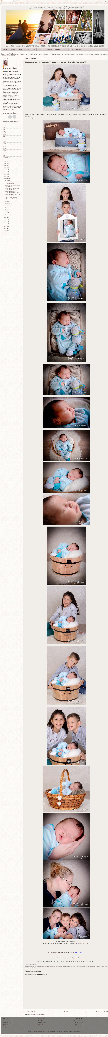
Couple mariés (68, 54)
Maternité (16, 54)
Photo (75, 1024)
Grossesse (35, 54)
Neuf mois (40, 1024)
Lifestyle (55, 54)
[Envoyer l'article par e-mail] (27, 964)
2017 (5, 219)
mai (6, 210)
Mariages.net (5, 1026)
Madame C (5, 1024)
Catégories (26, 49)
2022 (5, 171)
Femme (51, 54)
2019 (5, 176)
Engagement (3, 55)
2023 (5, 169)
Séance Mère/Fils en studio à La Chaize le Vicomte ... (12, 195)
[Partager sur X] (32, 964)
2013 (5, 226)
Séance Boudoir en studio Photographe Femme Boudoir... (12, 198)
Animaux (97, 54)
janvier (7, 214)
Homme (8, 55)
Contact (20, 49)
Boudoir (74, 54)
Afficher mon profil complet (8, 109)
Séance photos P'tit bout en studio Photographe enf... (13, 183)
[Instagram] (14, 117)
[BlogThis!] (31, 964)
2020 (5, 174)
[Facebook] (10, 117)
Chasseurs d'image (78, 1020)
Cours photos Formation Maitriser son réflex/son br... (12, 186)
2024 (5, 167)
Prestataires (78, 49)
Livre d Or (65, 49)
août (6, 205)
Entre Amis (12, 55)
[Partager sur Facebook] (33, 964)
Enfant (40, 54)
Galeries (71, 49)
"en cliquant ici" (74, 958)
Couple (86, 54)
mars (6, 212)
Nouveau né (54, 966)
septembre (8, 203)
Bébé (26, 54)
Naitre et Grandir (42, 1022)
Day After (78, 54)
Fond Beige (43, 966)
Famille (30, 54)
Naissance (45, 54)
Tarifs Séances (41, 49)
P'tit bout (60, 54)
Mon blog (5, 49)
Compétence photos (78, 1022)
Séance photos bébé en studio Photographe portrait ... (12, 189)
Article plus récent (30, 1011)
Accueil (66, 1011)
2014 (5, 224)
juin (6, 209)
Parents (40, 1026)
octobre (7, 201)
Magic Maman (41, 1020)
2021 (5, 172)
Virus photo (76, 1027)
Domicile (82, 54)
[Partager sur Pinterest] (35, 964)
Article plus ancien (102, 1011)
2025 (5, 165)
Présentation (12, 49)
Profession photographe (79, 1026)
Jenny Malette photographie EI (11, 67)
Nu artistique (5, 152)
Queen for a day (6, 1027)
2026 (5, 163)
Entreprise (49, 49)
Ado (89, 54)
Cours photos (57, 49)
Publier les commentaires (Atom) (38, 1014)
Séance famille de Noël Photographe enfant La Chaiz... (12, 192)
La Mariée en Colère (7, 1022)
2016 (5, 221)
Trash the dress (6, 157)
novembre (7, 180)
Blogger (80, 1031)
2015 (5, 223)
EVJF (15, 55)
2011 (5, 230)
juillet (6, 207)
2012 (5, 228)
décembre (7, 178)
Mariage (33, 49)
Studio (11, 54)
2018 (5, 217)
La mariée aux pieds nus (8, 1020)
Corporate (93, 54)
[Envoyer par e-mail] (29, 964)
